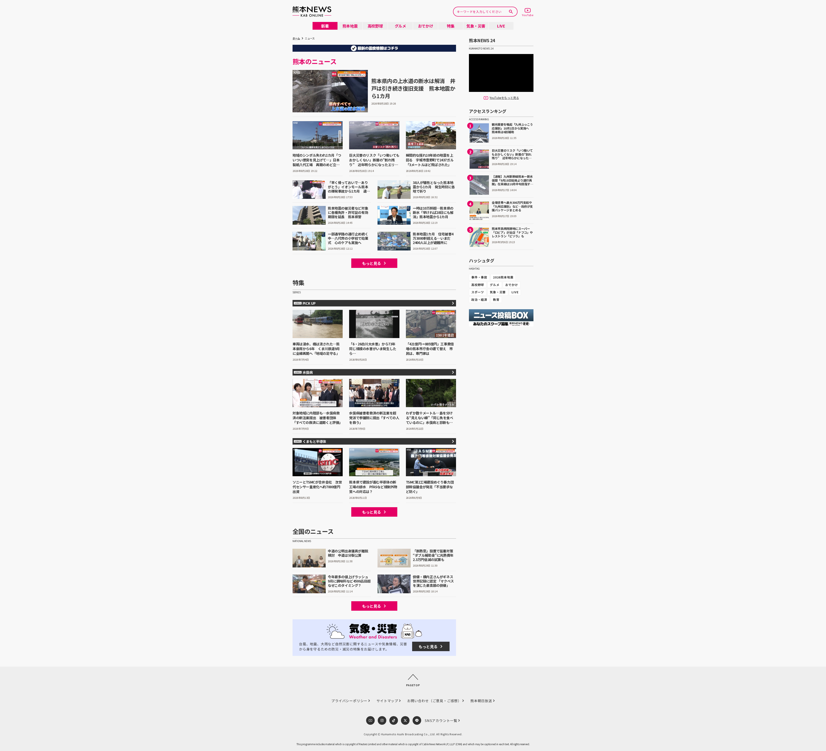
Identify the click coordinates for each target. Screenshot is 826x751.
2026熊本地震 (503, 277)
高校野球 (477, 285)
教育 (496, 299)
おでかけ (511, 285)
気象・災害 (498, 292)
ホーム (296, 38)
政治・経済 (479, 299)
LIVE (515, 292)
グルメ (494, 285)
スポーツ (477, 292)
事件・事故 (479, 277)
